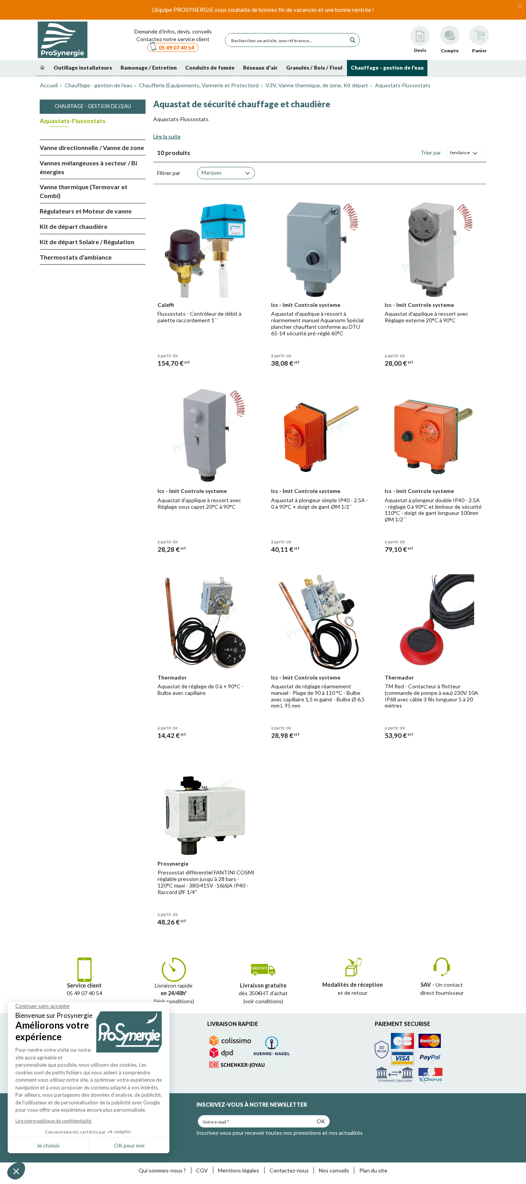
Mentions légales (238, 1170)
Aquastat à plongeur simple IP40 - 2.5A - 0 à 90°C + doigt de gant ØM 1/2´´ (319, 503)
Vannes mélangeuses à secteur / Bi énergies (88, 167)
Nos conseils (334, 1170)
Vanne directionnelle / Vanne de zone (92, 147)
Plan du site (373, 1170)
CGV (202, 1170)
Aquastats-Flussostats (73, 120)
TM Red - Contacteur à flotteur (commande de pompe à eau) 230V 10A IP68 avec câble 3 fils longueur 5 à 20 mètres (431, 696)
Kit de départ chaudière (73, 226)
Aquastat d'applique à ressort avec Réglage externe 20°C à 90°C (426, 316)
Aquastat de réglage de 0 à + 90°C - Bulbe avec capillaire (200, 689)
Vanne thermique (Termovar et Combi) (83, 191)
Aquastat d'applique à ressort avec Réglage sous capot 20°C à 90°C (199, 503)
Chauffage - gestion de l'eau (93, 106)
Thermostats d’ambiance (76, 257)
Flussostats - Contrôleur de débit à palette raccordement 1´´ (199, 316)
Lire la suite (167, 136)
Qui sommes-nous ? (162, 1170)
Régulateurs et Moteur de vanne (86, 211)
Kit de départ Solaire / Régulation (87, 241)
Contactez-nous (289, 1170)
